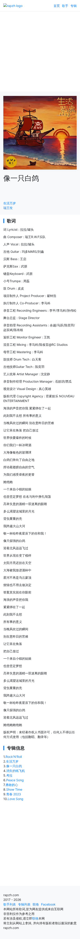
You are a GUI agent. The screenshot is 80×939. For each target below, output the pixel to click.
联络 (36, 904)
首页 (57, 6)
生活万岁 (9, 203)
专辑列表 (24, 904)
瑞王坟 (8, 208)
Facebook (48, 904)
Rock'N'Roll (14, 757)
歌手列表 (9, 904)
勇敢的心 (12, 785)
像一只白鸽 (14, 766)
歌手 (65, 6)
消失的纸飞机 (15, 771)
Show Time (14, 789)
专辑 (73, 6)
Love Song (15, 799)
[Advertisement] (40, 51)
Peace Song (15, 780)
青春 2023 (13, 794)
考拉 (9, 775)
